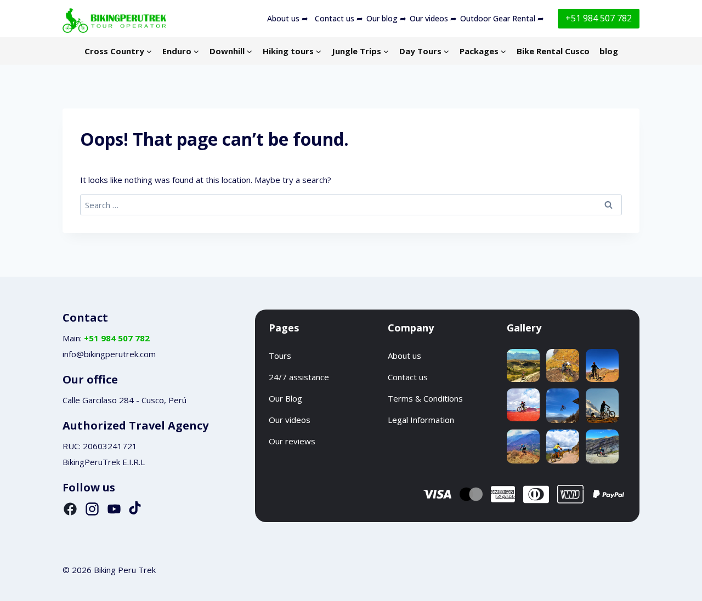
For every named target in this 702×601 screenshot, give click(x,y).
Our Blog (285, 398)
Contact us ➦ (339, 18)
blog (608, 50)
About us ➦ (287, 18)
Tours (280, 355)
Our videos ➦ (433, 18)
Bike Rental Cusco (553, 50)
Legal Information (421, 419)
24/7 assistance (299, 376)
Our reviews (292, 441)
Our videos (289, 419)
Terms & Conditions (425, 398)
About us (404, 355)
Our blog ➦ (386, 18)
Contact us (408, 376)
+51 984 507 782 (598, 18)
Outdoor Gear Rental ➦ (502, 18)
